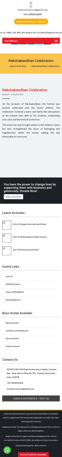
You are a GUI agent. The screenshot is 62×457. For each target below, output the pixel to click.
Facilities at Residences (16, 330)
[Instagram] (23, 48)
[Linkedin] (31, 48)
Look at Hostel (12, 346)
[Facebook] (15, 48)
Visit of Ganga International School (29, 224)
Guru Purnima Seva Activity (26, 249)
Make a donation (13, 196)
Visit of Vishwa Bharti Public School (30, 237)
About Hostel (12, 323)
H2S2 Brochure (12, 284)
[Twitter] (39, 48)
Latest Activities (18, 66)
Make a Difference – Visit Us (31, 21)
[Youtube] (47, 48)
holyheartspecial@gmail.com (33, 9)
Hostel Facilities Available (33, 454)
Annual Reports (13, 300)
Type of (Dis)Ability (14, 292)
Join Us (9, 276)
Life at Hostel (12, 338)
